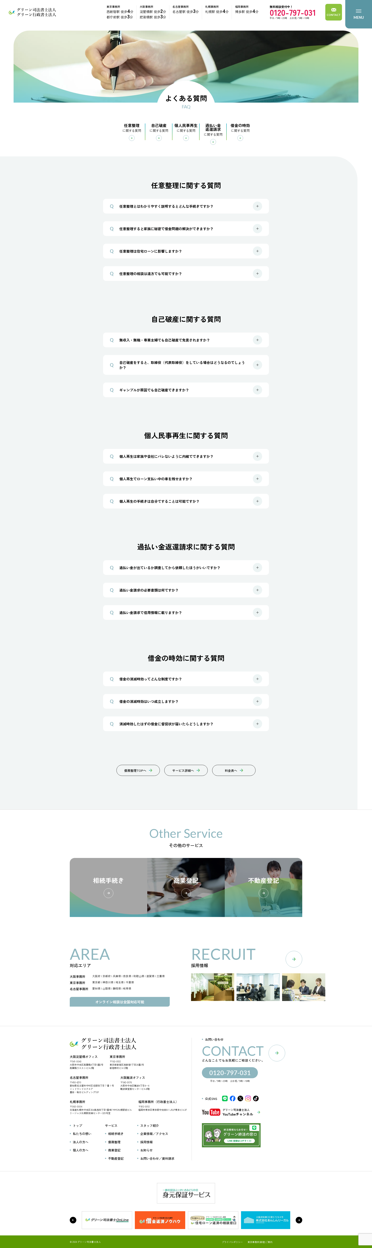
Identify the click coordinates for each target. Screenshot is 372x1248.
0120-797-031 (293, 12)
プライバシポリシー (232, 1242)
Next (299, 1220)
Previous (73, 1220)
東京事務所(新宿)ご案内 (260, 1242)
